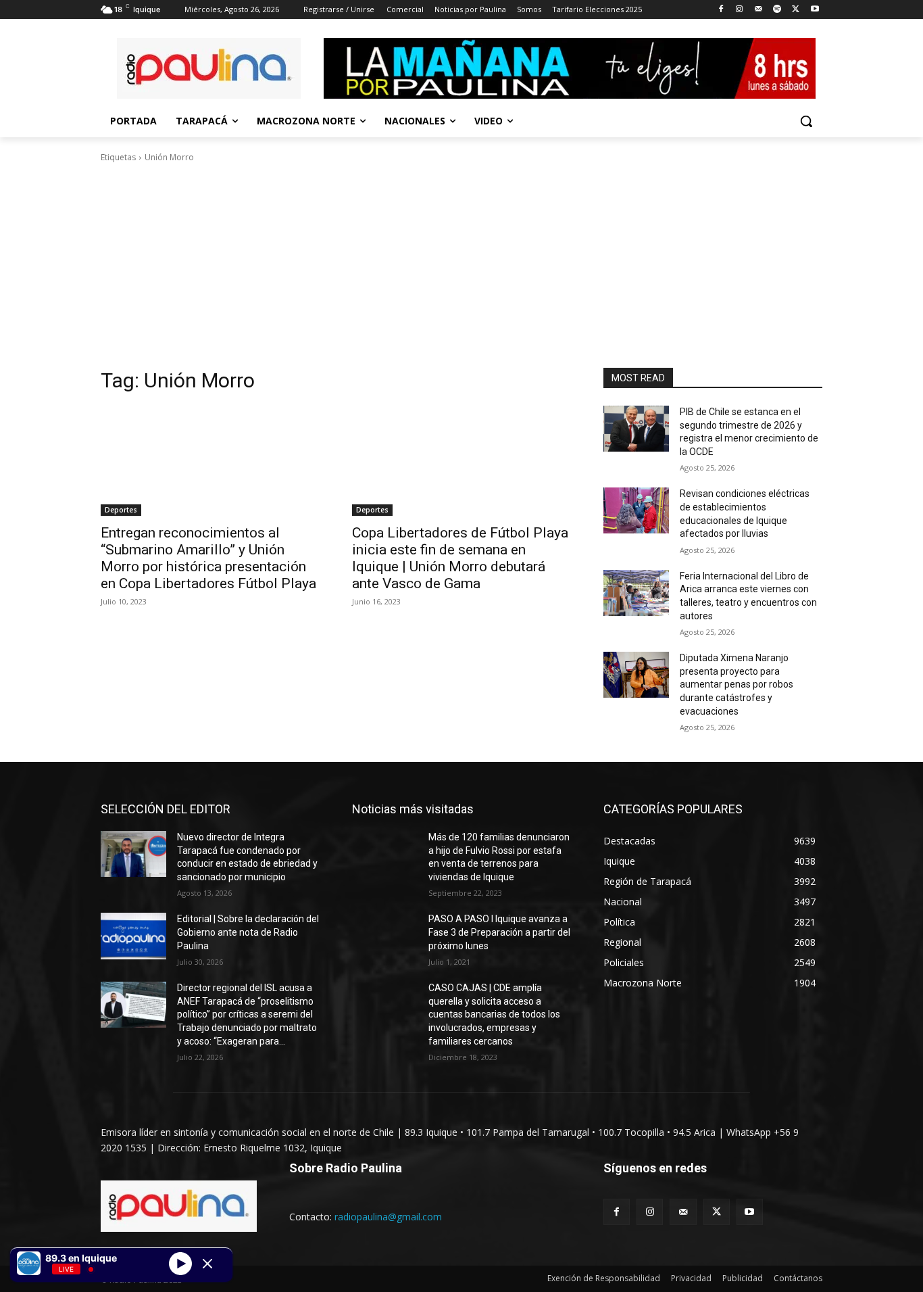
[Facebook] (720, 10)
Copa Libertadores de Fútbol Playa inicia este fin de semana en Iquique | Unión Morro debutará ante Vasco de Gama (460, 558)
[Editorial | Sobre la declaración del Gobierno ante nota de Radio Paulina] (133, 936)
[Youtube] (814, 10)
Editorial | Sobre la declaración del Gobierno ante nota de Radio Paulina (248, 932)
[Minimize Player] (207, 1263)
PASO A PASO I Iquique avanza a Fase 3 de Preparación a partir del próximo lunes (499, 932)
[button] (806, 121)
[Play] (180, 1263)
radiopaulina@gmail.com (388, 1216)
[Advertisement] (461, 265)
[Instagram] (739, 10)
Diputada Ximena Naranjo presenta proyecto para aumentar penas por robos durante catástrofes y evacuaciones (736, 684)
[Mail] (758, 10)
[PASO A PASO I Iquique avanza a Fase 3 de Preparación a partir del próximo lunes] (385, 936)
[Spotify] (777, 10)
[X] (795, 10)
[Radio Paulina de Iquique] (209, 68)
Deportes (121, 510)
